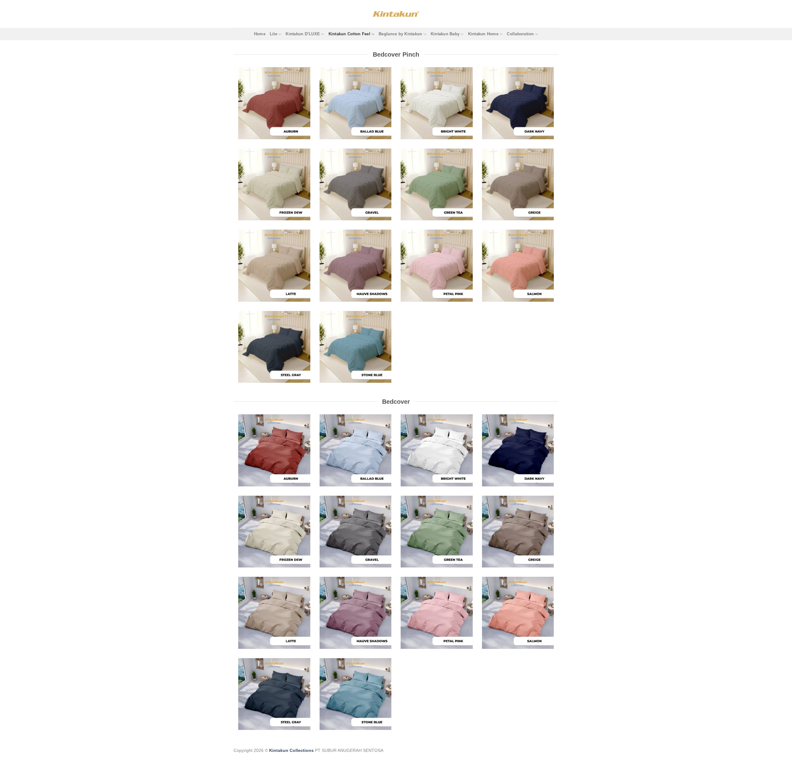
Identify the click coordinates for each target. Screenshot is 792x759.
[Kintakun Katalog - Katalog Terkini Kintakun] (396, 13)
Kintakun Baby (445, 34)
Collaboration (520, 34)
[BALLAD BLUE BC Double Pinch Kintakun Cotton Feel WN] (356, 103)
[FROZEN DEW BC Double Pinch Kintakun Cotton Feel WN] (274, 185)
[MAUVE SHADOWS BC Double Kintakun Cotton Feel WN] (356, 613)
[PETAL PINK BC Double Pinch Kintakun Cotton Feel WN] (437, 266)
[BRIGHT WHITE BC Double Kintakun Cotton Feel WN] (437, 450)
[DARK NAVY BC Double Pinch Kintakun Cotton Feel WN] (518, 103)
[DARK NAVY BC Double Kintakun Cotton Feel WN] (518, 450)
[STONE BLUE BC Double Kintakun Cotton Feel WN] (356, 694)
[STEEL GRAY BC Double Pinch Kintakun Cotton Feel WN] (274, 347)
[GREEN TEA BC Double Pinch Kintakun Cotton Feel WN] (437, 185)
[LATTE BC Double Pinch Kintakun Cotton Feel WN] (274, 266)
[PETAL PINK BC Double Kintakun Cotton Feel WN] (437, 613)
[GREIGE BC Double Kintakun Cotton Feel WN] (518, 532)
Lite (273, 34)
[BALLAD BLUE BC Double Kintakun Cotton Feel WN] (356, 450)
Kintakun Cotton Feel (349, 34)
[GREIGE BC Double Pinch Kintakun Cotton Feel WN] (518, 185)
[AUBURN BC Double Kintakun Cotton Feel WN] (274, 450)
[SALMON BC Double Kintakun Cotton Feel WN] (518, 613)
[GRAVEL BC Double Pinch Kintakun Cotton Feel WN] (356, 185)
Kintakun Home (483, 34)
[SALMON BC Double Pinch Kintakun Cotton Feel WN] (518, 266)
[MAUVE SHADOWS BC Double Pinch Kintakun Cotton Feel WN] (356, 266)
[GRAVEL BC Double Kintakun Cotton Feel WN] (356, 532)
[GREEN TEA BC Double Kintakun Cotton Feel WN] (437, 532)
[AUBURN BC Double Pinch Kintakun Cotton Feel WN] (274, 103)
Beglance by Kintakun (400, 34)
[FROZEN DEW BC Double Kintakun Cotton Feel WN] (274, 532)
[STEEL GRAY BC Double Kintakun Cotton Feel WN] (274, 694)
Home (259, 34)
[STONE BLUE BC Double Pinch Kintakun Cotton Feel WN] (356, 347)
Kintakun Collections (291, 750)
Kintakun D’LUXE (303, 34)
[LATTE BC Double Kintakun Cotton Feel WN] (274, 613)
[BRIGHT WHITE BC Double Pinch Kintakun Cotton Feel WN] (437, 103)
